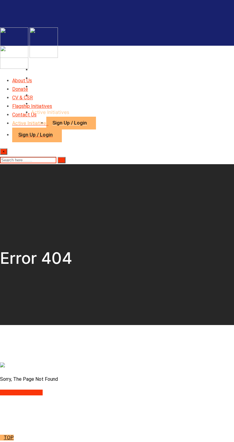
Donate (39, 78)
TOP (9, 437)
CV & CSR (42, 86)
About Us (41, 69)
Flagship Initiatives (52, 95)
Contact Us (24, 115)
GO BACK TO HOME (21, 392)
